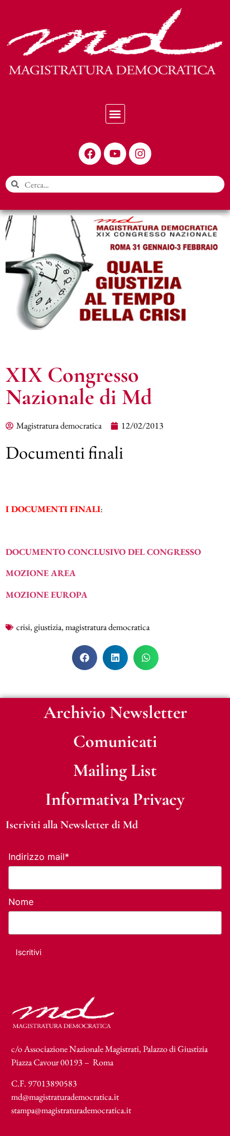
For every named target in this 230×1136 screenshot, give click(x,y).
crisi (23, 627)
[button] (115, 114)
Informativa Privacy (115, 799)
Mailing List (115, 770)
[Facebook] (90, 153)
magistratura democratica (107, 627)
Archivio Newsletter (115, 712)
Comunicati (115, 741)
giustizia (47, 627)
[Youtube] (115, 153)
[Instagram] (140, 153)
